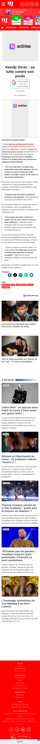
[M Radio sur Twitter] (17, 730)
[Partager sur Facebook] (9, 276)
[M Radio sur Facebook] (11, 730)
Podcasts (20, 695)
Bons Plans (20, 678)
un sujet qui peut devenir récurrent (20, 144)
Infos (20, 680)
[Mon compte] (37, 4)
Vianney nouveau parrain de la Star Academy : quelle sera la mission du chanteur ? (19, 508)
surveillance (6, 287)
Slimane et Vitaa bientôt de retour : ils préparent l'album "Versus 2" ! (19, 459)
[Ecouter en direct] (27, 4)
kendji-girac (6, 285)
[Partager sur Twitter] (14, 276)
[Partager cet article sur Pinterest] (20, 276)
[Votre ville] (22, 4)
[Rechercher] (32, 4)
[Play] (3, 19)
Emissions (24, 27)
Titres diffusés (20, 669)
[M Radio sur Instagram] (29, 730)
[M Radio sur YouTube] (23, 730)
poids (18, 285)
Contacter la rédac (20, 688)
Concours (20, 685)
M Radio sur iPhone (20, 704)
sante (13, 285)
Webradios (11, 27)
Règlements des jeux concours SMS (20, 719)
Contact (20, 666)
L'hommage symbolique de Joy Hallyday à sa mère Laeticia (18, 603)
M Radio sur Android (20, 707)
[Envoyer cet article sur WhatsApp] (25, 276)
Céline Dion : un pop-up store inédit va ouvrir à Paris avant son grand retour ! (20, 410)
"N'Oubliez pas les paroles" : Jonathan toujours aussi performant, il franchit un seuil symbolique (19, 556)
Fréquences (20, 671)
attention (30, 285)
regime (23, 285)
